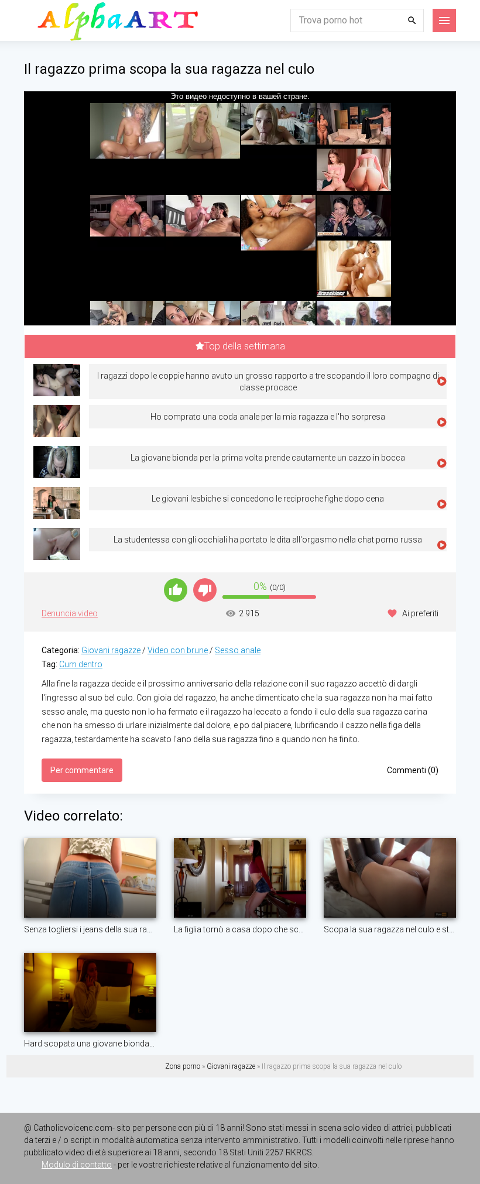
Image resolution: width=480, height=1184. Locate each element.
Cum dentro (80, 664)
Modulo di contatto (77, 1164)
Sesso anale (237, 650)
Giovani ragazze (110, 650)
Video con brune (178, 650)
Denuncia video (70, 613)
